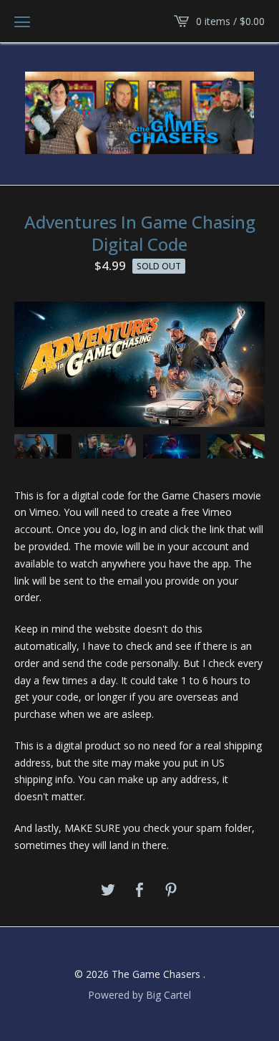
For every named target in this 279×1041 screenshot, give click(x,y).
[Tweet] (108, 890)
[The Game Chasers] (139, 113)
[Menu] (22, 21)
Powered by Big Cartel (139, 994)
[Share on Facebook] (139, 890)
